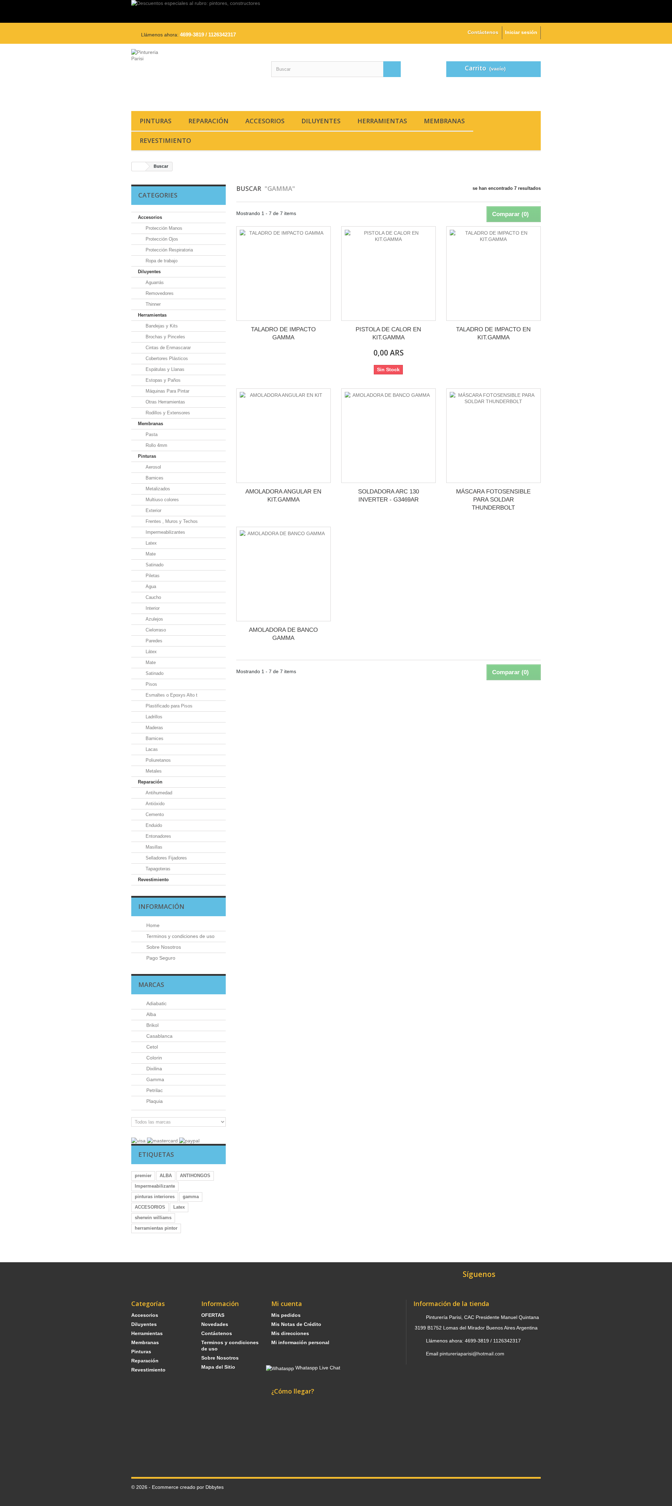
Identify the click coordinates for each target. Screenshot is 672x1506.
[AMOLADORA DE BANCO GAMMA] (283, 574)
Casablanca (159, 1036)
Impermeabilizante (155, 1186)
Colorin (153, 1058)
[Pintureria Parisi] (196, 75)
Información (161, 906)
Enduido (153, 825)
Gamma (154, 1079)
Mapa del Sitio (218, 1367)
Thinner (152, 304)
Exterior (152, 510)
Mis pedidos (286, 1315)
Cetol (151, 1047)
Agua (150, 586)
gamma (191, 1196)
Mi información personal (300, 1342)
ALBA (166, 1175)
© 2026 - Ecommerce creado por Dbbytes (177, 1487)
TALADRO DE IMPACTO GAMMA (283, 333)
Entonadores (157, 836)
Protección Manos (163, 228)
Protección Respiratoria (168, 250)
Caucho (152, 597)
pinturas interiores (155, 1196)
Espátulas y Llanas (164, 369)
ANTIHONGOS (195, 1175)
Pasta (151, 434)
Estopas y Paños (162, 380)
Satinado (153, 564)
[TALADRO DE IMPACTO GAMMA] (283, 273)
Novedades (214, 1324)
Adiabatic (156, 1003)
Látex (150, 651)
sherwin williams (153, 1217)
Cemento (154, 814)
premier (143, 1175)
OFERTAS (212, 1315)
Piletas (152, 575)
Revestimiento (165, 140)
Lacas (151, 749)
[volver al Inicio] (138, 166)
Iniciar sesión (521, 32)
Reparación (208, 121)
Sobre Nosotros (163, 947)
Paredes (153, 640)
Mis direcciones (290, 1333)
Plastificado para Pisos (168, 706)
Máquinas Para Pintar (166, 391)
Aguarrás (154, 282)
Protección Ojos (161, 239)
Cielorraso (155, 630)
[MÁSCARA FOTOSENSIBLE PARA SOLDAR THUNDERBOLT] (493, 435)
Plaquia (154, 1101)
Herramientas (382, 121)
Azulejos (153, 619)
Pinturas (156, 121)
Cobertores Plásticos (166, 358)
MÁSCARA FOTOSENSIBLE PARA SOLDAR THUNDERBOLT (493, 499)
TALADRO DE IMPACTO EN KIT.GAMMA (493, 333)
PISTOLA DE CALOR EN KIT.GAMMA (388, 333)
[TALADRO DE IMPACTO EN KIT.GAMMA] (493, 273)
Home (152, 925)
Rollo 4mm (155, 445)
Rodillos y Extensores (167, 412)
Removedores (159, 293)
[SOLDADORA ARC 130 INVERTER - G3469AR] (388, 435)
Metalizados (157, 488)
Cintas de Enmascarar (167, 347)
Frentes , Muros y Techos (171, 521)
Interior (152, 608)
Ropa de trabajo (160, 260)
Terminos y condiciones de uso (180, 936)
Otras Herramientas (164, 402)
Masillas (153, 847)
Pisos (150, 684)
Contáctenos (483, 32)
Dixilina (153, 1068)
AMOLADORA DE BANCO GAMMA (283, 634)
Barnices (153, 478)
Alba (150, 1014)
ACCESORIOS (150, 1207)
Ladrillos (153, 716)
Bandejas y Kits (161, 326)
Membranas (444, 121)
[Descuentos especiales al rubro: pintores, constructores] (336, 11)
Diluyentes (321, 121)
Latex (150, 543)
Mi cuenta (286, 1303)
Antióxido (154, 803)
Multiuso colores (161, 499)
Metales (153, 771)
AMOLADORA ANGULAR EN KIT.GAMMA (283, 495)
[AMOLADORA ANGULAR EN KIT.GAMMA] (283, 435)
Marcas (151, 984)
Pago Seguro (160, 958)
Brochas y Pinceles (164, 336)
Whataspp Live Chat (317, 1367)
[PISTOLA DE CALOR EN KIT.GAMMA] (388, 273)
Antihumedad (158, 792)
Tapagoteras (157, 868)
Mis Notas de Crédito (296, 1324)
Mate (150, 554)
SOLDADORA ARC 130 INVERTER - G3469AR (388, 495)
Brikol (152, 1025)
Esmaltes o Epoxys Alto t (170, 695)
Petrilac (154, 1090)
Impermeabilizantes (164, 532)
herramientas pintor (156, 1228)
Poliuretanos (157, 760)
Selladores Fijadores (165, 858)
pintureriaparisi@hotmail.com (472, 1353)
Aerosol (152, 467)
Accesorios (265, 121)
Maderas (153, 727)
